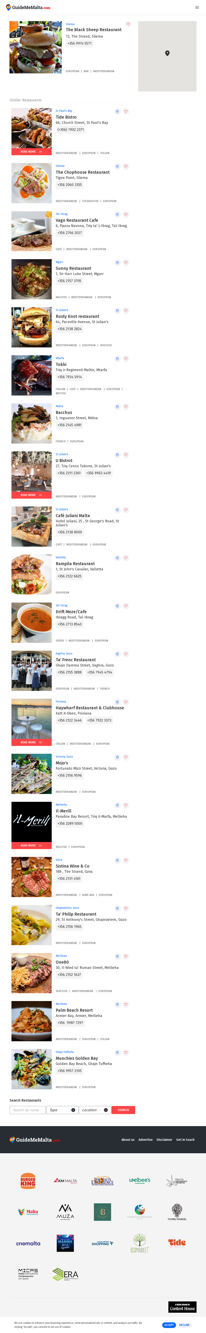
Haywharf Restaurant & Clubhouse (90, 708)
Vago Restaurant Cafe (77, 220)
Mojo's (62, 763)
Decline (184, 1325)
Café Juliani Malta (73, 515)
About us (128, 1140)
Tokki (61, 364)
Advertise (146, 1140)
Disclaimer (164, 1140)
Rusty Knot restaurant (77, 316)
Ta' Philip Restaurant (76, 914)
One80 (62, 962)
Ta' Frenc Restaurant (76, 659)
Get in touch (185, 1140)
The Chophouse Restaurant (83, 172)
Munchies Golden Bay (77, 1058)
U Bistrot (64, 460)
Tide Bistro (66, 117)
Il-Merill (63, 811)
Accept (169, 1325)
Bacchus (64, 412)
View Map (170, 79)
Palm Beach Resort (74, 1010)
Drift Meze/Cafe (71, 611)
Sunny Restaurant (73, 268)
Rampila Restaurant (75, 563)
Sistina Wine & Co (73, 866)
